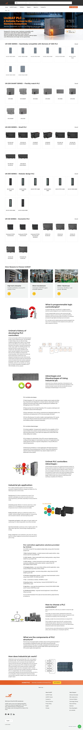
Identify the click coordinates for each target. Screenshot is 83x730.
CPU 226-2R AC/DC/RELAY (23, 164)
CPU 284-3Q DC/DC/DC (60, 143)
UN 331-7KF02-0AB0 (72, 189)
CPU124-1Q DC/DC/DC (47, 235)
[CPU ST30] (22, 111)
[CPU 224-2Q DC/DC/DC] (10, 135)
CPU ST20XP (10, 118)
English (47, 705)
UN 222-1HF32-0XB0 (60, 56)
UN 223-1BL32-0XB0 (22, 75)
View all (76, 43)
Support (29, 7)
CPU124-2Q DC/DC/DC (60, 235)
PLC (8, 10)
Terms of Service (49, 701)
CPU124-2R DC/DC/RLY (10, 257)
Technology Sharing (73, 701)
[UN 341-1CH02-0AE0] (10, 181)
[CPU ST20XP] (10, 111)
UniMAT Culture (49, 697)
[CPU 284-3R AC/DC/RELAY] (72, 135)
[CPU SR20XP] (22, 91)
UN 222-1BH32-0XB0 (47, 56)
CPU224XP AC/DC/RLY (35, 143)
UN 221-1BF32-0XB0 (10, 56)
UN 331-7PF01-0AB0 (60, 189)
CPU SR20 (10, 98)
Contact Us (43, 7)
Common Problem (73, 699)
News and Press (72, 703)
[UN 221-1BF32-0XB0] (10, 50)
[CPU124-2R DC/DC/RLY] (10, 249)
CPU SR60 (60, 98)
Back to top (41, 687)
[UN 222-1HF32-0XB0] (60, 50)
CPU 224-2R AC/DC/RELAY (23, 143)
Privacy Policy (49, 703)
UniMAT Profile (49, 694)
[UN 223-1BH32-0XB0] (10, 69)
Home (6, 7)
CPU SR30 (35, 98)
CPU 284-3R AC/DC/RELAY (72, 143)
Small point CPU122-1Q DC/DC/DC (10, 235)
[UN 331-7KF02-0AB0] (72, 181)
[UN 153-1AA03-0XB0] (22, 203)
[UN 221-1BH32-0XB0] (22, 50)
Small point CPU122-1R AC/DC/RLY (22, 235)
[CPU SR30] (35, 91)
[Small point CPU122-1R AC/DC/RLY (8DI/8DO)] (35, 226)
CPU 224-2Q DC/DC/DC (10, 143)
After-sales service (73, 697)
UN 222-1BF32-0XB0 (35, 56)
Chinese (47, 708)
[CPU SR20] (10, 91)
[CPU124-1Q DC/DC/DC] (47, 226)
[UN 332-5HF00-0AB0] (22, 181)
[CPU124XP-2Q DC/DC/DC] (22, 249)
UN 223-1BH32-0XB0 (10, 75)
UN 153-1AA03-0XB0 (22, 210)
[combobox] (43, 3)
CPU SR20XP (23, 98)
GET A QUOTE (57, 682)
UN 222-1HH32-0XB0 (72, 57)
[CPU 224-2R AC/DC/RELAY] (22, 135)
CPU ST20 (72, 98)
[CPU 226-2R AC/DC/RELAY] (22, 156)
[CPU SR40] (47, 91)
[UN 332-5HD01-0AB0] (47, 181)
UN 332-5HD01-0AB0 (47, 190)
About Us (36, 7)
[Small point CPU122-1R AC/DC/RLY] (22, 226)
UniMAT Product (13, 7)
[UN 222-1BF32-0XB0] (35, 50)
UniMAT (9, 724)
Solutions (22, 7)
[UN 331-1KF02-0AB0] (10, 203)
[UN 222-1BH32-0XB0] (47, 50)
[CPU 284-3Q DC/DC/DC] (60, 135)
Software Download (73, 694)
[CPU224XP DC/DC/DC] (47, 135)
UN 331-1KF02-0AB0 (10, 210)
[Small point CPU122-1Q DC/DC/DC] (10, 226)
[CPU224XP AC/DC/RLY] (35, 135)
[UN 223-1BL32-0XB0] (22, 69)
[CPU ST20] (72, 91)
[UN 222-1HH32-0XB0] (72, 50)
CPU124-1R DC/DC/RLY (72, 235)
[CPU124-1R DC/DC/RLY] (72, 226)
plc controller (72, 710)
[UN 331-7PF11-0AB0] (35, 181)
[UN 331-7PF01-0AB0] (60, 181)
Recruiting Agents (73, 708)
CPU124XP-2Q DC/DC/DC (23, 257)
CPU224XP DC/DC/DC (47, 143)
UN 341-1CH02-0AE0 (10, 190)
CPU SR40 (47, 98)
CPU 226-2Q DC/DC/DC (10, 164)
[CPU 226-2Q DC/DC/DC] (10, 156)
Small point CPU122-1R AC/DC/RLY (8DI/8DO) (35, 236)
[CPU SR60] (60, 91)
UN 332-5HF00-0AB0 (22, 190)
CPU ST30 (23, 118)
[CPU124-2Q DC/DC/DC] (60, 226)
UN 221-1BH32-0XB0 (22, 56)
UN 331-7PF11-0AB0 (35, 189)
